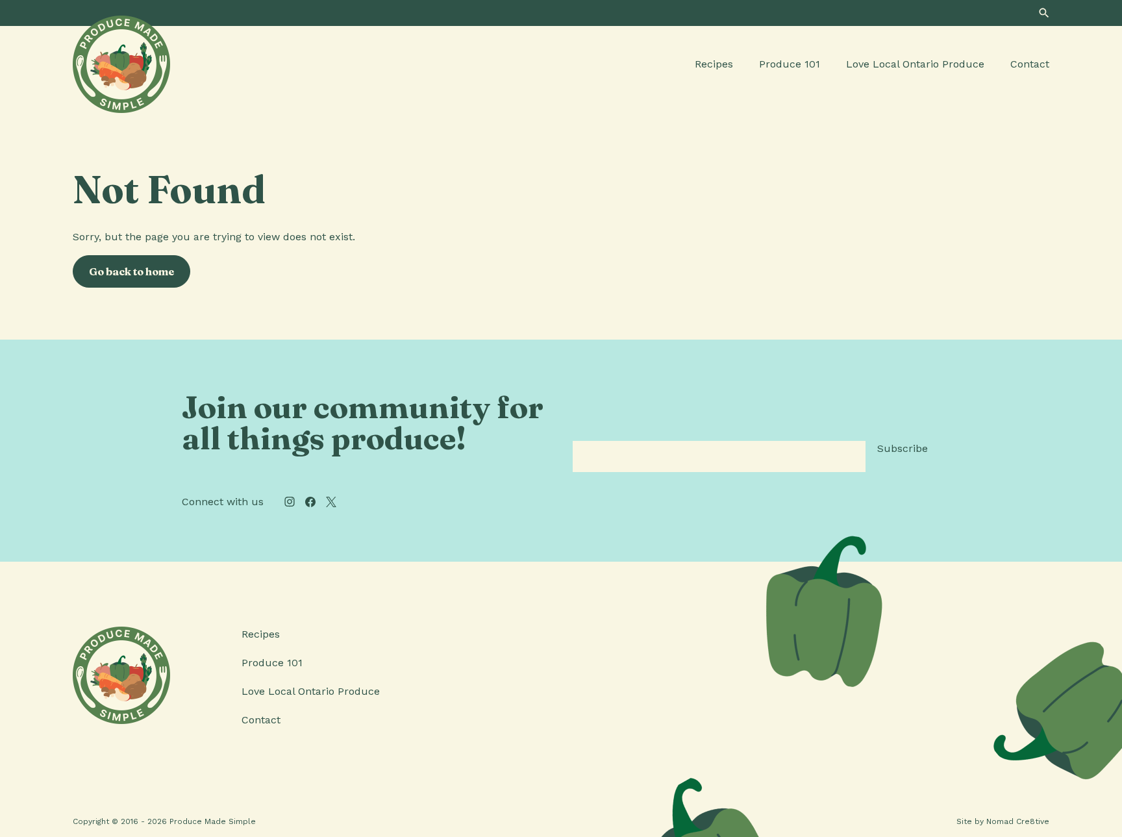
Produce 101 (789, 64)
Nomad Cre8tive (1017, 821)
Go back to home (131, 271)
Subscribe (902, 448)
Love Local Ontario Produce (915, 64)
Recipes (714, 64)
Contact (1029, 64)
